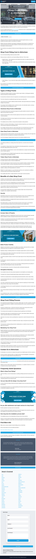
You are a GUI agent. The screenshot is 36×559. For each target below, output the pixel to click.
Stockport (3, 489)
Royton (19, 498)
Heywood (20, 496)
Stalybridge (20, 490)
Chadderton (20, 492)
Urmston (11, 429)
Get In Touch (18, 546)
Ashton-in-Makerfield (21, 487)
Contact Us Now (18, 358)
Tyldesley (3, 495)
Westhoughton (20, 484)
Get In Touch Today (18, 33)
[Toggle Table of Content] (10, 37)
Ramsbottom (20, 505)
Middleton (20, 483)
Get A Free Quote (18, 467)
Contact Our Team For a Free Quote (18, 87)
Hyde (19, 478)
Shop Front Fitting (15, 29)
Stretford (5, 429)
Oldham (19, 495)
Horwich (19, 501)
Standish (19, 507)
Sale (3, 429)
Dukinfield (20, 480)
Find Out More (18, 297)
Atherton (3, 501)
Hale (1, 429)
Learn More (18, 210)
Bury (19, 493)
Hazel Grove (4, 492)
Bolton (19, 486)
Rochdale (20, 504)
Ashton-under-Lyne (21, 481)
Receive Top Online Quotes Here (18, 432)
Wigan (19, 499)
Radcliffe (19, 477)
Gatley (9, 429)
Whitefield (3, 504)
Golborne (19, 474)
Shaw (19, 502)
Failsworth (3, 507)
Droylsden (3, 498)
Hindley (19, 489)
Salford (3, 485)
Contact (33, 1)
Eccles (3, 483)
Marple (19, 475)
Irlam (2, 482)
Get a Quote (17, 18)
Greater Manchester (5, 486)
